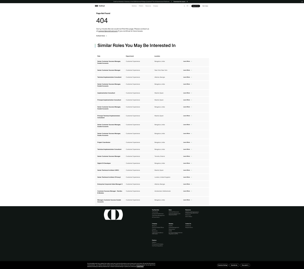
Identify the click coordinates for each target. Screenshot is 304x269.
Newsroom (155, 230)
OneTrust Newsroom (174, 212)
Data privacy (172, 229)
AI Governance (156, 217)
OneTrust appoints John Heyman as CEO (174, 214)
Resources (188, 214)
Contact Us (188, 225)
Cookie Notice (140, 266)
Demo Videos (188, 216)
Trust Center (155, 212)
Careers (154, 229)
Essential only (234, 265)
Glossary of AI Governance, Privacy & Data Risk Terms (192, 212)
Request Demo (189, 227)
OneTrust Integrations (157, 245)
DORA (170, 230)
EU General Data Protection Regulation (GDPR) (175, 233)
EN (187, 6)
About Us (154, 225)
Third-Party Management (158, 215)
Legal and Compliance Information (157, 233)
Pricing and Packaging (157, 244)
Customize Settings (222, 265)
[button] (302, 1)
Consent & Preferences (157, 213)
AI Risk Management (174, 227)
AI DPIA (171, 225)
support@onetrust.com (108, 31)
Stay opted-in (245, 265)
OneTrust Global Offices (158, 227)
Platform (154, 242)
